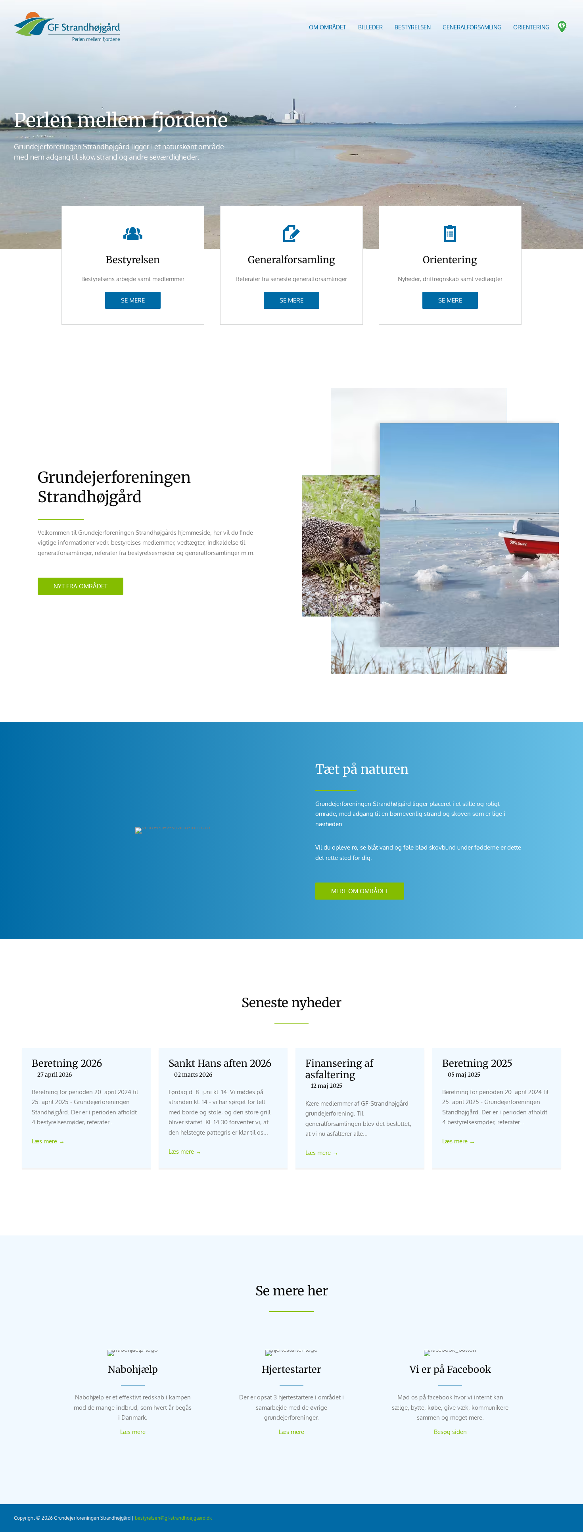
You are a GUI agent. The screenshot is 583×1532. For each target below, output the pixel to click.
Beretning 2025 (477, 1063)
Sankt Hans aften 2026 (220, 1063)
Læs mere (48, 1141)
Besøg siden (450, 1432)
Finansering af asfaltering (339, 1069)
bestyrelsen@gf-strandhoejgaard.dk (173, 1518)
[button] (133, 300)
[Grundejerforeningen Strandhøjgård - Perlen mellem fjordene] (67, 27)
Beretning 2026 (67, 1063)
